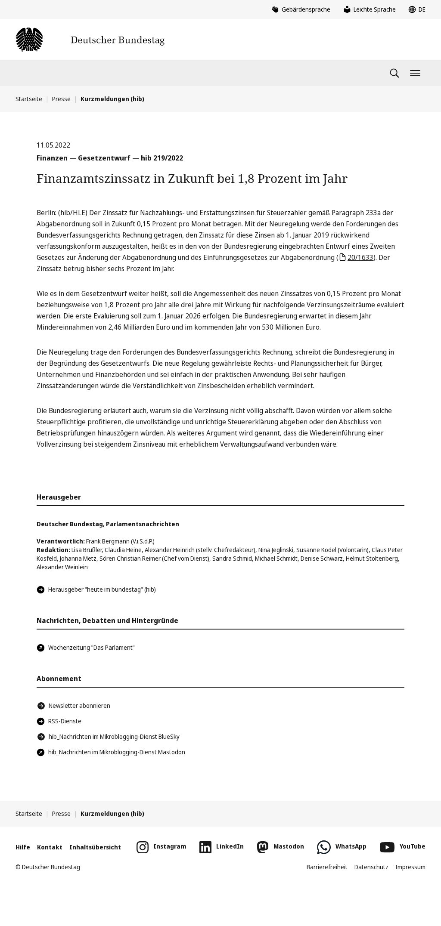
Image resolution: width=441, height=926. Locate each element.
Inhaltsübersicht (95, 847)
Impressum (410, 867)
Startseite (29, 99)
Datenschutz (371, 867)
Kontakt (49, 847)
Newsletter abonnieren (79, 705)
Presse (61, 99)
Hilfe (23, 847)
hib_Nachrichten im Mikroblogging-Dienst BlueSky (114, 736)
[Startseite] (90, 40)
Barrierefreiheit (327, 867)
